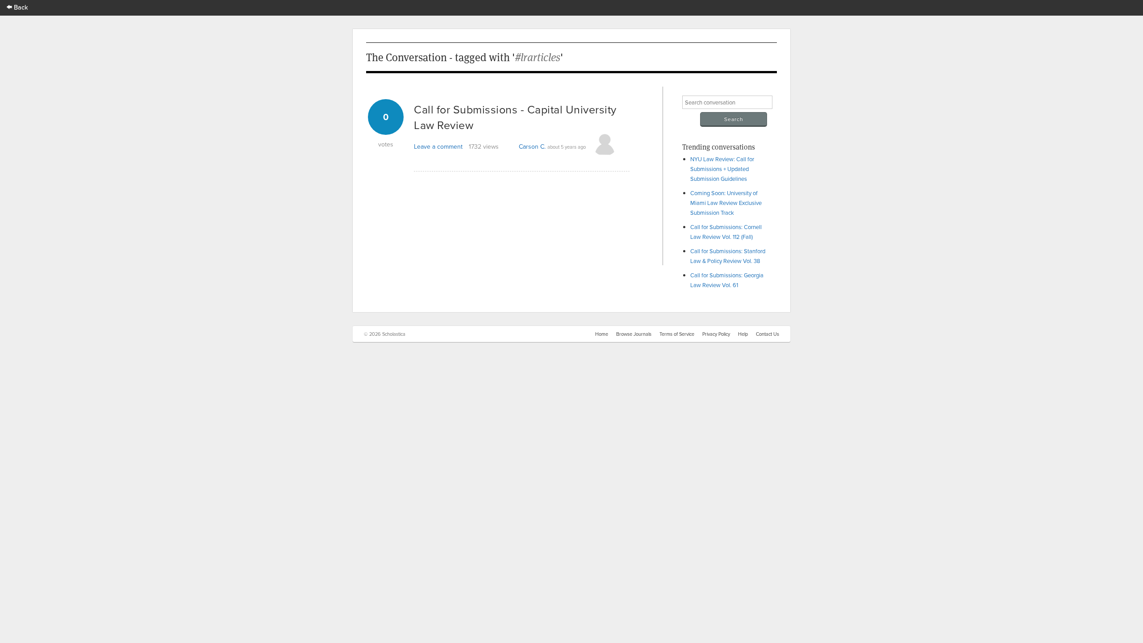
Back (20, 7)
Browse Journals (633, 334)
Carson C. (532, 146)
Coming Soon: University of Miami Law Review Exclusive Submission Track (726, 203)
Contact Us (767, 334)
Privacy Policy (716, 334)
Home (601, 334)
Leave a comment (438, 146)
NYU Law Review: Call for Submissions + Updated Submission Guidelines (722, 169)
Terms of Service (676, 334)
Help (743, 334)
